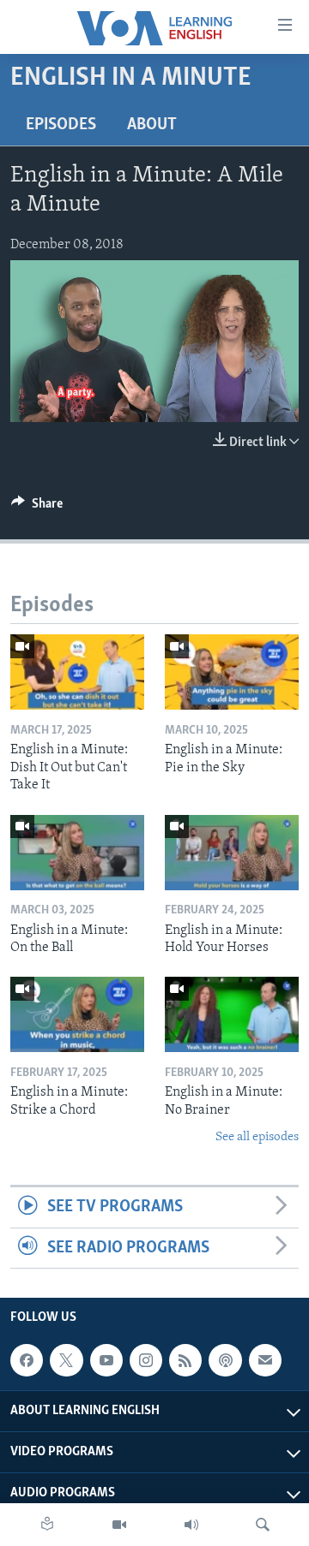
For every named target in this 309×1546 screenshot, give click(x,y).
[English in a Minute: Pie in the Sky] (232, 672)
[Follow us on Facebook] (26, 1360)
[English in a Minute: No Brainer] (232, 1014)
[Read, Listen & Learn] (47, 1524)
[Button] (37, 507)
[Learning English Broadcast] (191, 1524)
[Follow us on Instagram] (146, 1360)
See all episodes (257, 1137)
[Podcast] (225, 1360)
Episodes (61, 125)
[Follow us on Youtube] (106, 1360)
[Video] (119, 1524)
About (152, 125)
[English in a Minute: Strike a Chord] (77, 1014)
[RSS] (185, 1360)
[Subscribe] (265, 1360)
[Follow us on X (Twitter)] (66, 1360)
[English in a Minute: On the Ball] (77, 852)
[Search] (262, 1524)
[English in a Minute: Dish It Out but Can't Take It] (77, 672)
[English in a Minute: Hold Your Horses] (232, 852)
